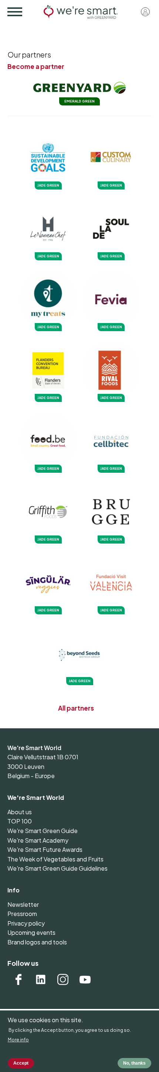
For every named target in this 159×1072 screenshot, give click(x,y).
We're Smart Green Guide (42, 831)
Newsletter (23, 904)
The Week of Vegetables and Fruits (55, 859)
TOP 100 (19, 821)
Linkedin (40, 979)
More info (18, 1039)
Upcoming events (31, 932)
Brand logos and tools (37, 942)
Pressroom (22, 913)
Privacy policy (26, 923)
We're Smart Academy (37, 840)
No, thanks (134, 1063)
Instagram (62, 979)
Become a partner (35, 66)
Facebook (18, 979)
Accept (20, 1063)
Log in (145, 11)
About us (19, 812)
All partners (76, 708)
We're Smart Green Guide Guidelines (57, 868)
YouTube (85, 979)
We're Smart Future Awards (44, 849)
